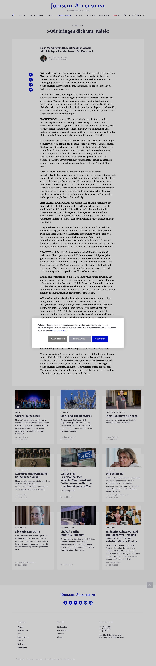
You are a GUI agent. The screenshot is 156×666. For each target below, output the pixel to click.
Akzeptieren (100, 339)
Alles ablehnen (58, 339)
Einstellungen (79, 339)
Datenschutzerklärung (58, 330)
